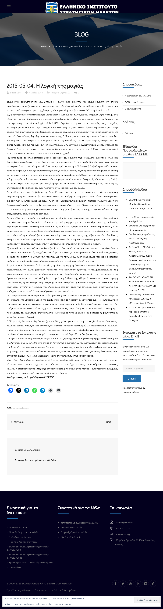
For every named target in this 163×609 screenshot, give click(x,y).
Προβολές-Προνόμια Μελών (73, 532)
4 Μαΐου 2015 (36, 92)
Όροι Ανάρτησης (133, 108)
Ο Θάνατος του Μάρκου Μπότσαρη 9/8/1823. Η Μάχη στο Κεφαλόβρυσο (141, 299)
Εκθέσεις (129, 133)
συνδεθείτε (50, 460)
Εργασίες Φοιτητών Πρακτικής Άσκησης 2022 (31, 562)
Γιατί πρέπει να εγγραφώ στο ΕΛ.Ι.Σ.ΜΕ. (79, 522)
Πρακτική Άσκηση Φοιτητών (23, 541)
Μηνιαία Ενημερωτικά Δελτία (23, 532)
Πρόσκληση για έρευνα (20, 537)
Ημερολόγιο (15, 567)
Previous (18, 422)
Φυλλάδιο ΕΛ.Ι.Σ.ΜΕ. (18, 527)
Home (44, 46)
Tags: (9, 407)
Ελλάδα (25, 407)
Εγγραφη (132, 378)
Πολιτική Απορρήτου (65, 590)
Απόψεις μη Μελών (71, 46)
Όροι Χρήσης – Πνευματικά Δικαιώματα (29, 590)
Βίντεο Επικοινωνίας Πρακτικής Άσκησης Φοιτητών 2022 (28, 556)
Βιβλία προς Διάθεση (135, 102)
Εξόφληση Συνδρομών (71, 537)
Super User (15, 92)
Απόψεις (17, 407)
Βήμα (54, 46)
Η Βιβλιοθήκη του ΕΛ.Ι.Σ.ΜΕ (138, 95)
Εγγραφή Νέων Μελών (71, 527)
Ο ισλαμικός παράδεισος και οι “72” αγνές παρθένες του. (142, 238)
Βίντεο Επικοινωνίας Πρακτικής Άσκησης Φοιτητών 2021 (28, 548)
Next (108, 422)
